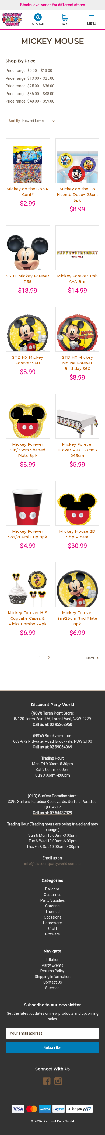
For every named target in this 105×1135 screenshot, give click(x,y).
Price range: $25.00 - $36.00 (30, 86)
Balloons (52, 889)
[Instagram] (58, 1081)
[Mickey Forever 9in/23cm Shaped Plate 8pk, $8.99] (28, 422)
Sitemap (52, 988)
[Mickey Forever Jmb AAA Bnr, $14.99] (78, 253)
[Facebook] (47, 1081)
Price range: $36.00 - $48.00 (30, 93)
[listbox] (40, 121)
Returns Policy (52, 971)
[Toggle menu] (91, 19)
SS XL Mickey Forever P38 (27, 279)
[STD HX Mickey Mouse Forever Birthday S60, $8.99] (78, 335)
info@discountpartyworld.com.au (52, 863)
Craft (52, 928)
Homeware (52, 923)
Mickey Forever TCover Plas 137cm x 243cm (77, 450)
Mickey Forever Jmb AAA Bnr (77, 279)
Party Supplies (52, 900)
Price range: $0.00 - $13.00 (29, 70)
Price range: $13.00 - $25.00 (30, 78)
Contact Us (52, 982)
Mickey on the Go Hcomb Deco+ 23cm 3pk (77, 195)
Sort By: (15, 121)
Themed (52, 911)
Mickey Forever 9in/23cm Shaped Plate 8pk (27, 450)
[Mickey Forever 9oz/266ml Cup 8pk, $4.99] (28, 509)
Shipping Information (53, 976)
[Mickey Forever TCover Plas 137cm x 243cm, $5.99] (78, 422)
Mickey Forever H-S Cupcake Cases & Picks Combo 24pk (28, 618)
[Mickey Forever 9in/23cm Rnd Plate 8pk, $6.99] (78, 590)
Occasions (52, 917)
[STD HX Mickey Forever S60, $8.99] (28, 335)
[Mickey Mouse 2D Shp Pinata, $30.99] (78, 509)
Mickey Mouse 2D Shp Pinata (77, 534)
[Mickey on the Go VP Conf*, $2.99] (28, 166)
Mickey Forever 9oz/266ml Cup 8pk (27, 534)
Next (90, 658)
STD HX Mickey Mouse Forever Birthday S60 (77, 363)
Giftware (52, 934)
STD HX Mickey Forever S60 (27, 360)
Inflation (53, 960)
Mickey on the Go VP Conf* (27, 192)
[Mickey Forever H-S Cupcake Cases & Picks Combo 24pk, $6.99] (28, 590)
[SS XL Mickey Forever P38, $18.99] (28, 253)
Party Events (52, 965)
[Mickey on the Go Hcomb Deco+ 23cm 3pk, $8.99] (78, 166)
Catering (52, 906)
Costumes (52, 895)
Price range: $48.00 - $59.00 (30, 101)
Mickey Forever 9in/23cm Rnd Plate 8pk (77, 618)
